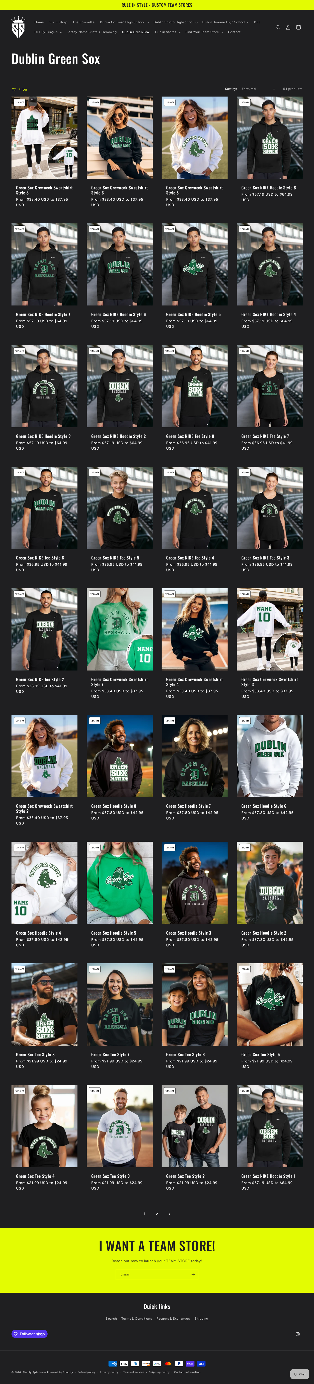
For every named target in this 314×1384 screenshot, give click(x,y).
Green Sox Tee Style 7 (110, 1054)
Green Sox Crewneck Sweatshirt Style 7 (119, 682)
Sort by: (231, 89)
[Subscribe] (193, 1274)
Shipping (201, 1318)
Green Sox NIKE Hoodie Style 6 (118, 314)
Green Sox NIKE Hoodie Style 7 (43, 314)
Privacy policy (109, 1372)
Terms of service (133, 1372)
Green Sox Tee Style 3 (110, 1176)
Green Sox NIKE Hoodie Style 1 (268, 1176)
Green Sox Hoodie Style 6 (263, 806)
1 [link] (145, 1214)
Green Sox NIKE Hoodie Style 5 (193, 314)
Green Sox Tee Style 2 (185, 1176)
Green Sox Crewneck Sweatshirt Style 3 (269, 682)
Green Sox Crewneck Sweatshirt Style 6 (119, 190)
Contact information (187, 1372)
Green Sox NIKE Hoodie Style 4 (268, 314)
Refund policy (87, 1372)
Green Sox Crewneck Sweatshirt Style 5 (194, 190)
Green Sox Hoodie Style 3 (188, 932)
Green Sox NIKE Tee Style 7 (265, 436)
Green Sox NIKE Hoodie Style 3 (43, 436)
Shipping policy (159, 1372)
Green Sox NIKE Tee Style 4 (190, 557)
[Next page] (169, 1214)
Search (111, 1318)
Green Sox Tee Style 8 (35, 1054)
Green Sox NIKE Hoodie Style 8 (268, 187)
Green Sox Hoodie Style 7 (188, 806)
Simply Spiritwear (34, 1372)
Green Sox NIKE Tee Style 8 (190, 436)
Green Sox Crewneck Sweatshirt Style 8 (44, 190)
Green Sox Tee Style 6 (185, 1054)
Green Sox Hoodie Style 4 (38, 932)
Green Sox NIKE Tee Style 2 (40, 679)
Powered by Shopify (60, 1372)
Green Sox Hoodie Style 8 (113, 806)
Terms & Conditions (136, 1318)
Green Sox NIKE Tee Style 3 (265, 557)
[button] (124, 22)
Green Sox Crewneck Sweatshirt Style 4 (194, 682)
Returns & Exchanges (173, 1318)
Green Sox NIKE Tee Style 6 (40, 557)
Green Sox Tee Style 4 (35, 1176)
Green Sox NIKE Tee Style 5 (115, 557)
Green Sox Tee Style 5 (260, 1054)
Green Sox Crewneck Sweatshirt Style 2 (44, 809)
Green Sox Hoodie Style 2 (263, 932)
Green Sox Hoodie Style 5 (113, 932)
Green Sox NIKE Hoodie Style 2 (118, 436)
